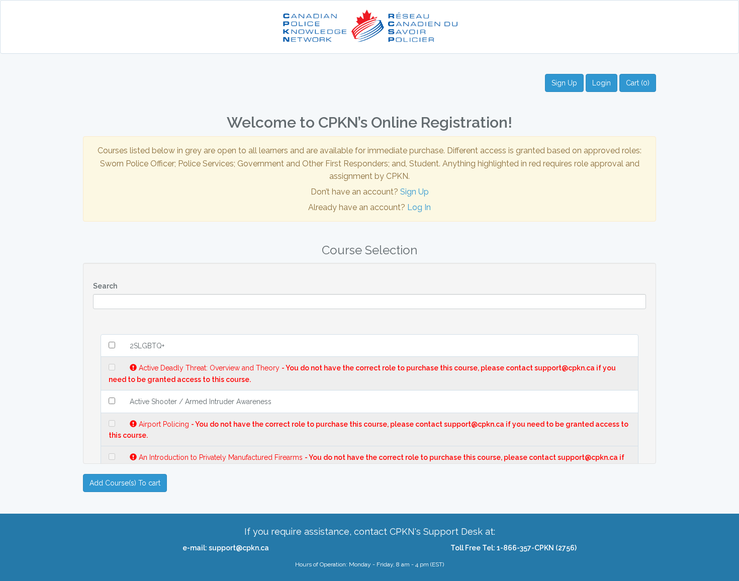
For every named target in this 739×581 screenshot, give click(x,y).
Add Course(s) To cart (124, 483)
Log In (419, 207)
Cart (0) (638, 83)
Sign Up (564, 83)
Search (105, 286)
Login (601, 83)
